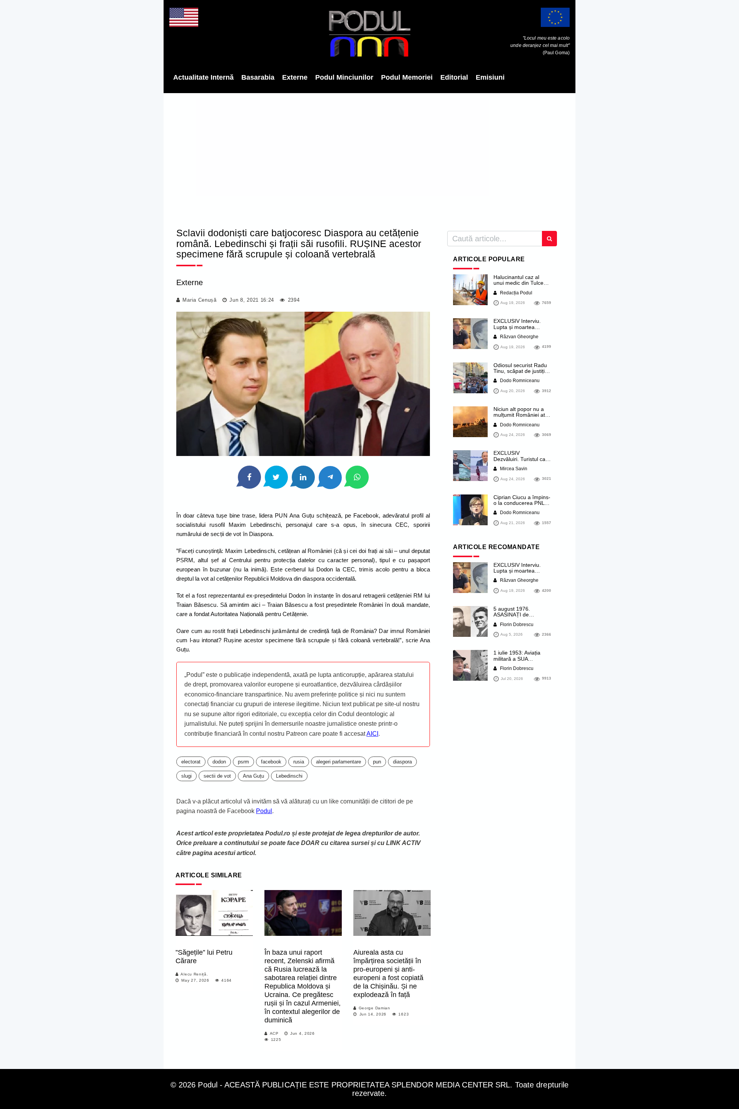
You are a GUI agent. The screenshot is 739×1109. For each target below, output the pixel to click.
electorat (191, 762)
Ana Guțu (253, 776)
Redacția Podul (515, 293)
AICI (372, 733)
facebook (271, 762)
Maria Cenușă (199, 300)
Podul (264, 811)
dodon (219, 762)
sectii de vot (217, 776)
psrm (243, 762)
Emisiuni (490, 77)
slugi (186, 776)
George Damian (374, 1008)
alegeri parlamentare (338, 762)
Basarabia (257, 77)
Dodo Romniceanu (519, 380)
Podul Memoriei (407, 77)
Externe (295, 77)
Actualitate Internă (203, 77)
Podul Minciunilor (344, 77)
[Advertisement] (369, 158)
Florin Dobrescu (516, 624)
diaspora (402, 762)
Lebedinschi (289, 776)
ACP (274, 1033)
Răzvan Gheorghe (518, 336)
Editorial (454, 77)
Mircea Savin (513, 468)
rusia (298, 762)
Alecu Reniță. (194, 974)
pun (377, 762)
